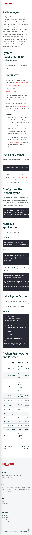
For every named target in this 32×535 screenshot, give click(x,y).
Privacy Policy (4, 503)
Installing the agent (12, 91)
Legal (2, 501)
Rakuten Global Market (6, 519)
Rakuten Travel (5, 522)
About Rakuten (5, 505)
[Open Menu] (29, 530)
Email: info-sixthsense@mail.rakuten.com (11, 475)
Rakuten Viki (4, 515)
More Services (4, 524)
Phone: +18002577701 (6, 477)
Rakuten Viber (4, 517)
